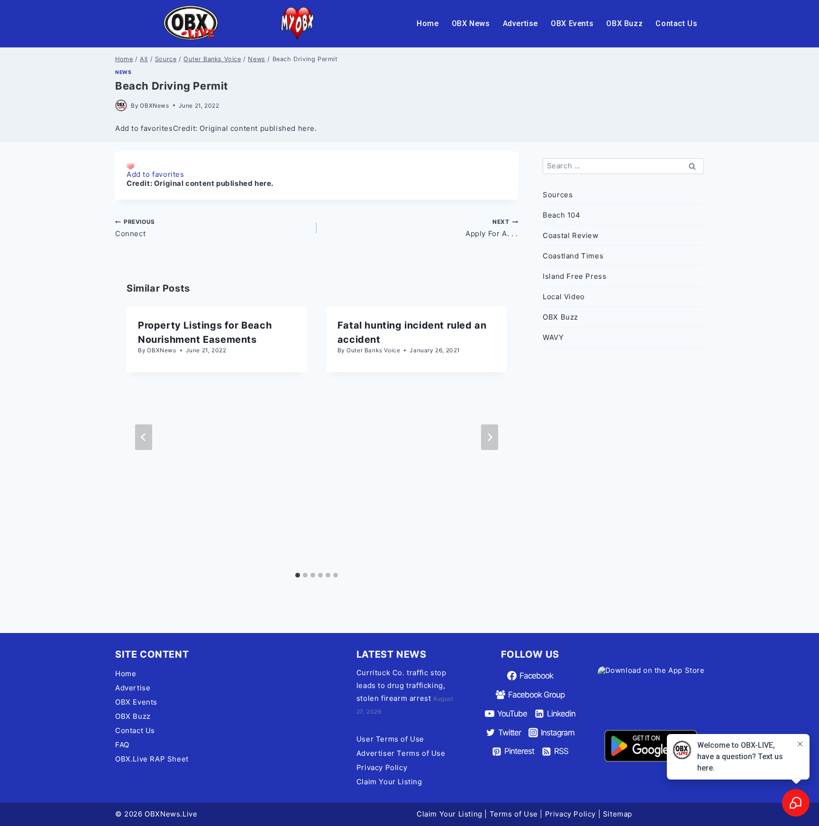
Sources (558, 194)
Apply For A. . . (491, 228)
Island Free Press (574, 276)
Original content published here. (213, 183)
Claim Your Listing (389, 781)
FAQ (122, 744)
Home (427, 23)
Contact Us (676, 23)
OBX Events (572, 23)
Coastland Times (573, 255)
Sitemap (617, 813)
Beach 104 (561, 215)
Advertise (520, 23)
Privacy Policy (381, 767)
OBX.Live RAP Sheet (152, 758)
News (123, 72)
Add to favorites (155, 174)
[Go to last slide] (143, 437)
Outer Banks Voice (373, 350)
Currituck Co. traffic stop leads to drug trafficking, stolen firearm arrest (401, 685)
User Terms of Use (390, 738)
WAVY (553, 337)
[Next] (489, 437)
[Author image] (121, 105)
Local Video (564, 296)
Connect (135, 228)
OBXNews (154, 105)
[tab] (297, 575)
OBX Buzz (624, 23)
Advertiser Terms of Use (401, 753)
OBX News (471, 23)
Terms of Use (514, 813)
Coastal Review (570, 235)
